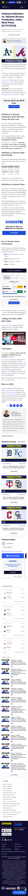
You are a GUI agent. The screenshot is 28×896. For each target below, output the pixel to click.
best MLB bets (15, 194)
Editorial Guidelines (20, 851)
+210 (20, 286)
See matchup (14, 299)
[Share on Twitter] (14, 405)
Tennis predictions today (9, 797)
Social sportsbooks (8, 816)
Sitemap (17, 849)
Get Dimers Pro (12, 2)
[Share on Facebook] (17, 405)
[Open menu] (24, 2)
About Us (4, 844)
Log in (6, 2)
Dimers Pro (18, 205)
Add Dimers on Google (14, 34)
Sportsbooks (10, 543)
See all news (14, 774)
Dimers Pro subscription (9, 801)
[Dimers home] (3, 2)
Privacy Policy (18, 846)
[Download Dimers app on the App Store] (7, 830)
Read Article (14, 471)
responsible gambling (14, 373)
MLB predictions (7, 788)
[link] (2, 840)
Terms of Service (6, 849)
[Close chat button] (26, 890)
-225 (20, 291)
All (3, 543)
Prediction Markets (7, 547)
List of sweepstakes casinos (10, 814)
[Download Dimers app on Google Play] (7, 834)
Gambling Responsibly (8, 851)
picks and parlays (10, 392)
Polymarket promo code (9, 792)
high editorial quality (19, 365)
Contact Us (18, 844)
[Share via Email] (10, 405)
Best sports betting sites (9, 810)
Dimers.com (5, 80)
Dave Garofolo (17, 41)
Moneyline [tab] (7, 277)
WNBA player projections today (11, 803)
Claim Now (13, 572)
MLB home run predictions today (12, 812)
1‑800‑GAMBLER (15, 858)
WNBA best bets (7, 808)
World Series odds (12, 394)
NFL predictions (7, 790)
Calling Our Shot (6, 325)
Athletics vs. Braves (7, 82)
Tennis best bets (7, 799)
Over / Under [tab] (15, 277)
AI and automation (7, 359)
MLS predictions (7, 784)
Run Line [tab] (23, 277)
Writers (4, 846)
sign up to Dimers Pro (13, 94)
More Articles (21, 441)
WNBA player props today (10, 805)
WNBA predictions (8, 786)
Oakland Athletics (13, 254)
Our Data (4, 854)
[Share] (21, 405)
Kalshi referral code (8, 795)
